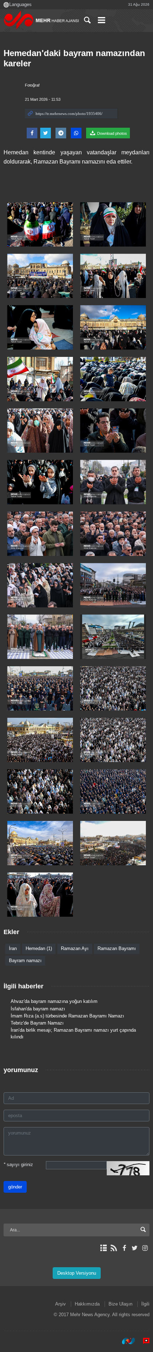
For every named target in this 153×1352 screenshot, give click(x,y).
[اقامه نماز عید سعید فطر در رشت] (113, 482)
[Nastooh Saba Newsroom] (125, 1341)
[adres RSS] (113, 1248)
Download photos (111, 133)
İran (13, 948)
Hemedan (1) (39, 948)
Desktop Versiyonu (76, 1273)
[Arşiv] (103, 1248)
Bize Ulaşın (120, 1304)
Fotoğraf (32, 85)
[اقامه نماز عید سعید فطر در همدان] (40, 224)
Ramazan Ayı (75, 948)
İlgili (145, 1304)
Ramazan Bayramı (116, 948)
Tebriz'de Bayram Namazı (37, 1023)
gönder (15, 1187)
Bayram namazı (25, 960)
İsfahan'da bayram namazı (38, 1008)
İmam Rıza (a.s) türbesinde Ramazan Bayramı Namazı (67, 1016)
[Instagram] (145, 1248)
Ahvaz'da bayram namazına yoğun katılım (54, 1001)
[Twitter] (134, 1248)
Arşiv (60, 1304)
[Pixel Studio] (142, 1341)
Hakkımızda (87, 1304)
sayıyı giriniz (18, 1164)
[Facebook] (124, 1248)
